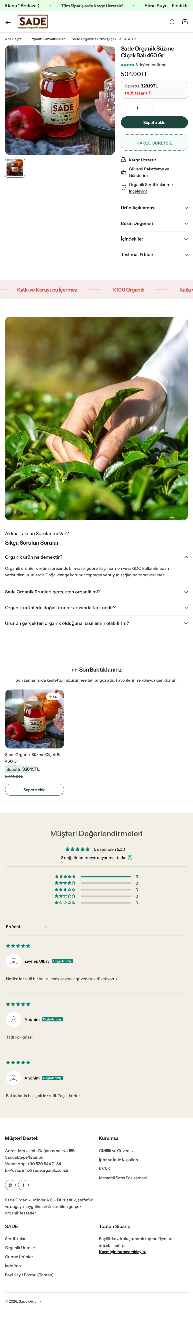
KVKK (104, 1168)
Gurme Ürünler (19, 1256)
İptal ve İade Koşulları (118, 1159)
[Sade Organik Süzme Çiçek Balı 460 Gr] (34, 718)
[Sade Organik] (33, 22)
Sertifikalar (15, 1238)
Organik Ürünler (20, 1247)
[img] (18, 945)
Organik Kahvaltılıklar (47, 39)
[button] (128, 64)
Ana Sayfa (13, 39)
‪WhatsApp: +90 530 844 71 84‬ (33, 1163)
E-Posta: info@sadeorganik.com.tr (37, 1170)
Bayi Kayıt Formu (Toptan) (29, 1274)
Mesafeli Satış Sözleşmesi (123, 1177)
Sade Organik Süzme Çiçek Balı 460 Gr (34, 758)
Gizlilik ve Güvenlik (116, 1150)
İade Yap (13, 1265)
